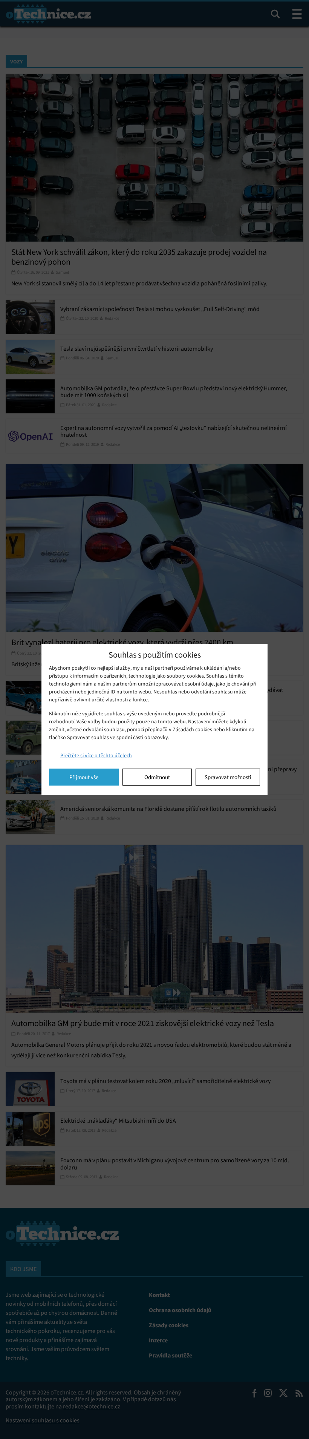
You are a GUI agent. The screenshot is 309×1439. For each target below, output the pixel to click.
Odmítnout (157, 777)
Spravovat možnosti (228, 777)
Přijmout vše (83, 777)
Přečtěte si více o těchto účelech (96, 755)
